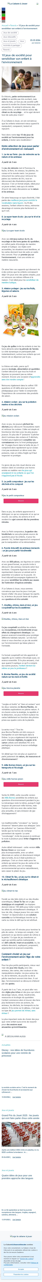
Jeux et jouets (8, 1110)
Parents (13, 26)
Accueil (5, 26)
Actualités (6, 1045)
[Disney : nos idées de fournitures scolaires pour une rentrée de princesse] (21, 1072)
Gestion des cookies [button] (26, 1259)
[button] (3, 9)
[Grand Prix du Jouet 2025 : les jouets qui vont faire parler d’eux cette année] (21, 1134)
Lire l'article (17, 1097)
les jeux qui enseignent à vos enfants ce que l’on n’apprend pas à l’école (18, 473)
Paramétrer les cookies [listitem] (21, 1274)
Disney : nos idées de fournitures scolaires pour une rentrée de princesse (18, 1053)
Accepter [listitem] (21, 1269)
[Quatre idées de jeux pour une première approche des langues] (21, 1194)
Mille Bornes (10, 798)
